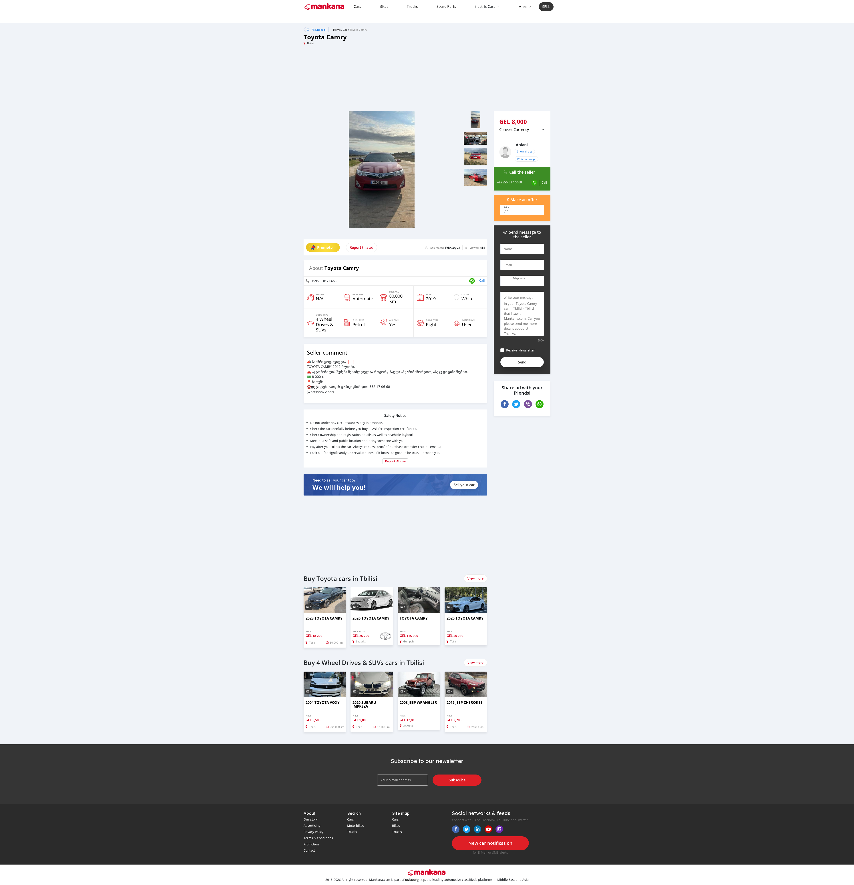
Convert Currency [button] (514, 129)
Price (506, 207)
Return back (318, 29)
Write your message (518, 297)
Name (508, 249)
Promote (324, 247)
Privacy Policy (313, 832)
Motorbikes (355, 825)
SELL (546, 6)
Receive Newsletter (520, 350)
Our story (311, 819)
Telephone (519, 278)
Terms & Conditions (318, 838)
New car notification (490, 843)
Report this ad (361, 247)
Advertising (312, 825)
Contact (309, 850)
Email (508, 265)
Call (482, 280)
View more (475, 578)
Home (337, 29)
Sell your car (464, 484)
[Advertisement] (365, 80)
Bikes (384, 6)
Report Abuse (395, 461)
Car (345, 29)
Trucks (412, 6)
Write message (526, 159)
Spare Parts (446, 6)
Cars (357, 6)
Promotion (311, 844)
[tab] (522, 129)
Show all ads (524, 151)
